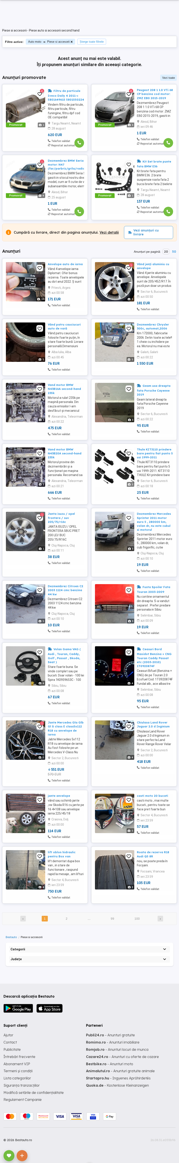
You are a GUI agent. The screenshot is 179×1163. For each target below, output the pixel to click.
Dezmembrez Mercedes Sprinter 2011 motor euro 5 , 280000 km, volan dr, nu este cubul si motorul (154, 521)
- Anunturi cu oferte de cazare (122, 1056)
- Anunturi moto (109, 1064)
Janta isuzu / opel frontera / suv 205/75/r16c (61, 517)
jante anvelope (59, 795)
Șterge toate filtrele (92, 41)
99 (112, 918)
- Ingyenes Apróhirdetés (118, 1078)
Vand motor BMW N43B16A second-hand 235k (64, 388)
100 (137, 918)
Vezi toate (168, 77)
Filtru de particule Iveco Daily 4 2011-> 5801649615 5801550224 (66, 95)
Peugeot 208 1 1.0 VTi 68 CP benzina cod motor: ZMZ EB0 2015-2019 (155, 94)
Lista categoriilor (17, 1078)
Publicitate (12, 1049)
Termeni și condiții (18, 1071)
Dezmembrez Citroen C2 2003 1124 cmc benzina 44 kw (65, 590)
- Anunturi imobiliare (112, 1042)
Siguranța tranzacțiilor (21, 1085)
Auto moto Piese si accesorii (49, 41)
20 (166, 252)
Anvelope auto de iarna (65, 264)
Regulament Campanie (22, 1099)
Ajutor (8, 1035)
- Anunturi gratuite (110, 1035)
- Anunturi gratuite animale (120, 1071)
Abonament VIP (16, 1064)
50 (174, 252)
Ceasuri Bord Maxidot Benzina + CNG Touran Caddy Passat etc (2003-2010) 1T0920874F (154, 657)
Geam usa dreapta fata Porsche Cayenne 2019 (153, 390)
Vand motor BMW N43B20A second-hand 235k (64, 453)
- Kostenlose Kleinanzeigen (117, 1085)
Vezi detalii (109, 232)
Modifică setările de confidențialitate (33, 1092)
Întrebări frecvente (19, 1056)
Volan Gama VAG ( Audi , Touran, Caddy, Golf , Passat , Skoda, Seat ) (64, 655)
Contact (10, 1042)
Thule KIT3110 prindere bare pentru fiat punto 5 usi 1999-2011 (155, 453)
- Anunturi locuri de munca (117, 1049)
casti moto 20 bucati (152, 795)
